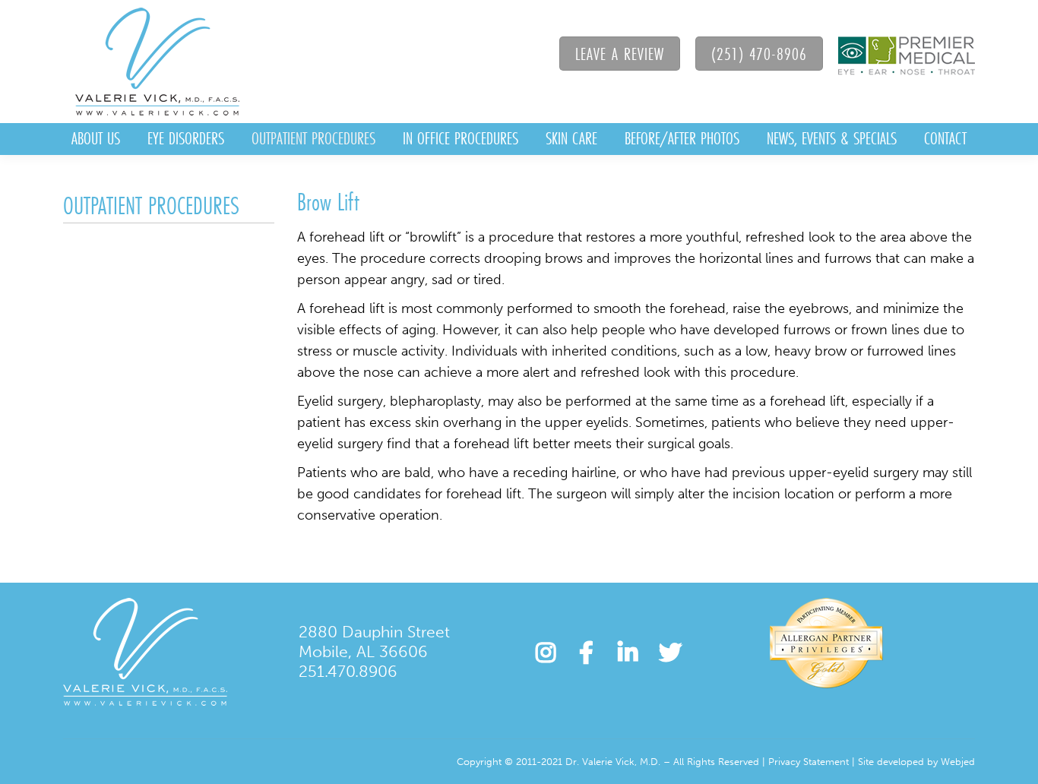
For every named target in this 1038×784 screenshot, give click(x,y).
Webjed (958, 761)
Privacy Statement (808, 761)
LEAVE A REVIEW (619, 53)
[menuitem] (95, 139)
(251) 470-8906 (759, 53)
